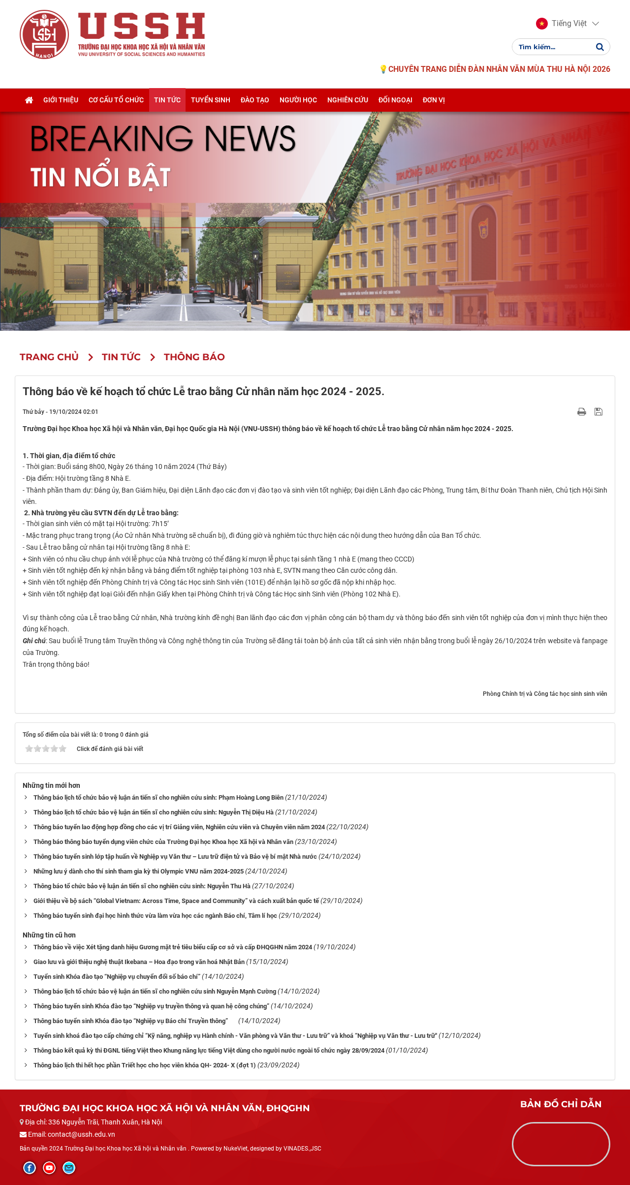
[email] (69, 1168)
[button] (561, 24)
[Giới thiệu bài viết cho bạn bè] (570, 411)
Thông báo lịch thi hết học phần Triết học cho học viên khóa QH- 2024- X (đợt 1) (144, 1065)
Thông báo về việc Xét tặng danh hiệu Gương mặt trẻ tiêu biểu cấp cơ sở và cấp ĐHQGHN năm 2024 (172, 947)
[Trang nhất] (29, 100)
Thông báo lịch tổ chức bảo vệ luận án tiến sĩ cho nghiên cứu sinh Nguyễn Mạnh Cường (154, 991)
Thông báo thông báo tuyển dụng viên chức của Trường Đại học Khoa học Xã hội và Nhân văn (163, 841)
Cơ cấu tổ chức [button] (116, 100)
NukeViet (235, 1148)
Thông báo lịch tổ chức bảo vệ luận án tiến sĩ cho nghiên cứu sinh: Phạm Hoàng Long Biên (158, 797)
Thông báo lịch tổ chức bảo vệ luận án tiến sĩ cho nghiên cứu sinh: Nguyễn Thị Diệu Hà (153, 812)
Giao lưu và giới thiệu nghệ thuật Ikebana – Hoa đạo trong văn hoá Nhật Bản (139, 962)
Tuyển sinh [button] (210, 100)
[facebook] (29, 1168)
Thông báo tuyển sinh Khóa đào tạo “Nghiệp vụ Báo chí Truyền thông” (135, 1021)
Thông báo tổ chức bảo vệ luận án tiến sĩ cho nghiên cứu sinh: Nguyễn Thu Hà (142, 886)
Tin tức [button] (167, 100)
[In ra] (582, 411)
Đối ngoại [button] (395, 100)
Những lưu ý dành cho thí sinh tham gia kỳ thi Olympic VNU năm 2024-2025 (138, 871)
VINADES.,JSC (302, 1148)
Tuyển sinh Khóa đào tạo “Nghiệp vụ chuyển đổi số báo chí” (116, 976)
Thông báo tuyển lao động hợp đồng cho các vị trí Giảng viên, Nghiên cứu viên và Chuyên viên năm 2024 (179, 827)
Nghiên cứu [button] (347, 100)
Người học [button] (298, 100)
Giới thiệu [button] (60, 100)
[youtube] (49, 1168)
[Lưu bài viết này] (600, 411)
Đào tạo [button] (255, 100)
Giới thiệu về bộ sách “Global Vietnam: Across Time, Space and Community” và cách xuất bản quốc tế (176, 900)
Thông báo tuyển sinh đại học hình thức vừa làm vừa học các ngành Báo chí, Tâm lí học (155, 915)
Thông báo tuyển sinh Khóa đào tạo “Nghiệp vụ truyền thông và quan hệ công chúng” (151, 1006)
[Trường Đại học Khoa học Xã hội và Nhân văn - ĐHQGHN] (44, 34)
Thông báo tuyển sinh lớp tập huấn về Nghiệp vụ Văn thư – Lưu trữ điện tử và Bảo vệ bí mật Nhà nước (175, 856)
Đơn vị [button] (434, 100)
